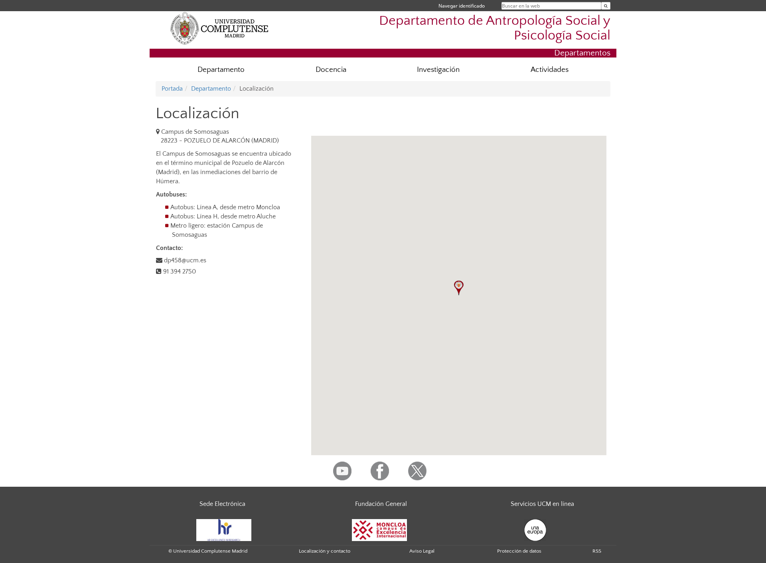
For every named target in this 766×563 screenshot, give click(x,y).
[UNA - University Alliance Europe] (535, 529)
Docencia (331, 69)
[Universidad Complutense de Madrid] (219, 28)
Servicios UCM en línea (542, 503)
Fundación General (381, 503)
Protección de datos (519, 551)
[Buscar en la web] (605, 6)
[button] (458, 287)
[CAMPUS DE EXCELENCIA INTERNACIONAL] (379, 529)
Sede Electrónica (222, 503)
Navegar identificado (461, 5)
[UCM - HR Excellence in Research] (223, 529)
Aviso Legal (421, 551)
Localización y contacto (324, 551)
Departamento (221, 69)
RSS (596, 551)
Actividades (550, 69)
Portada (172, 88)
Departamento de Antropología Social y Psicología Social (494, 28)
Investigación (438, 69)
